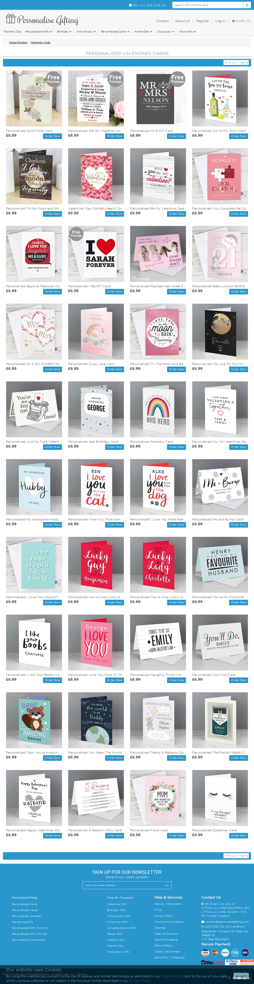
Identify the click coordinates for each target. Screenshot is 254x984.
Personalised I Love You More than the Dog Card (158, 519)
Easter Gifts (115, 933)
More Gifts (186, 31)
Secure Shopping (166, 939)
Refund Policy (163, 945)
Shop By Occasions (120, 898)
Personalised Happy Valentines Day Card (34, 830)
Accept (241, 976)
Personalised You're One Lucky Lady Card (158, 597)
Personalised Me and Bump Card (217, 519)
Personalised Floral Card (149, 830)
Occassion (164, 31)
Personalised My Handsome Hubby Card (34, 519)
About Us (182, 21)
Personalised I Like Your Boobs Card (34, 674)
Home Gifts (142, 31)
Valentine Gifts (117, 904)
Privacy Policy (163, 915)
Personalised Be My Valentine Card (157, 208)
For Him (42, 927)
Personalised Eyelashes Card (214, 830)
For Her (41, 933)
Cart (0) (243, 21)
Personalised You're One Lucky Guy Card (96, 597)
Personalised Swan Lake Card (91, 364)
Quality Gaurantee (166, 951)
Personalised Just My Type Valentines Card (34, 441)
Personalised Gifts (37, 31)
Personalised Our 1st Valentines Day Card (220, 441)
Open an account (166, 933)
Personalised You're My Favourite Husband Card (220, 597)
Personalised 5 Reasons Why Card (95, 830)
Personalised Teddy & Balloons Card (158, 752)
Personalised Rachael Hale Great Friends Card (158, 286)
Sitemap (159, 927)
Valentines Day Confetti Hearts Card (96, 208)
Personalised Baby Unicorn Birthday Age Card (220, 286)
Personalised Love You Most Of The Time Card (96, 674)
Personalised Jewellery (27, 916)
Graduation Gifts (118, 951)
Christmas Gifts (117, 922)
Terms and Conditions (169, 921)
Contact (162, 21)
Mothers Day (116, 939)
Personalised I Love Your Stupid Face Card (34, 597)
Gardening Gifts (22, 922)
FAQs (158, 909)
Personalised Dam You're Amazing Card (34, 752)
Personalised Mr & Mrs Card (151, 130)
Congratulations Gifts (121, 927)
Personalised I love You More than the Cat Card (96, 519)
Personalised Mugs (25, 898)
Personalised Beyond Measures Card (34, 286)
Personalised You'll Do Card (213, 674)
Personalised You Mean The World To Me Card (96, 752)
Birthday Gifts (116, 910)
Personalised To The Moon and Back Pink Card (158, 364)
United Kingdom (18, 42)
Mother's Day (13, 31)
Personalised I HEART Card (89, 286)
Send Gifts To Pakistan (169, 957)
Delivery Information (168, 903)
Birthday (63, 31)
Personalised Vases (25, 910)
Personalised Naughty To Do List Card (158, 674)
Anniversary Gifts (119, 916)
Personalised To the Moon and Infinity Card (34, 208)
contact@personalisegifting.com (227, 921)
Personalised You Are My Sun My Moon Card (220, 364)
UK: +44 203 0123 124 (149, 5)
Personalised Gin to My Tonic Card (219, 130)
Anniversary (85, 31)
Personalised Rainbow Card (151, 441)
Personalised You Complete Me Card (220, 208)
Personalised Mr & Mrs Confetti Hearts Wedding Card (34, 364)
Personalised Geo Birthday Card (93, 441)
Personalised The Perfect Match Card (220, 752)
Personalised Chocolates (28, 939)
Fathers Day (115, 945)
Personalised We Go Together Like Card (96, 130)
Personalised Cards (114, 31)
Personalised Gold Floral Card (29, 130)
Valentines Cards (40, 42)
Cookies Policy (172, 976)
